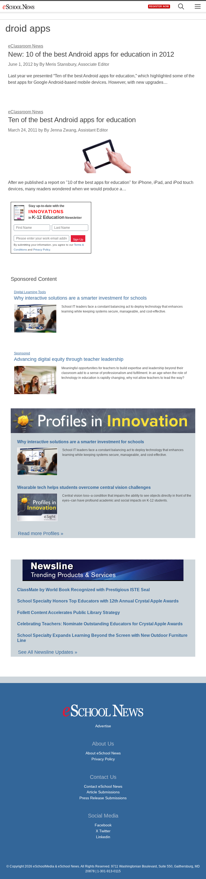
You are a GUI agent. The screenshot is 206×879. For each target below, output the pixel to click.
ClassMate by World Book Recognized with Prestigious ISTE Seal (83, 589)
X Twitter (103, 831)
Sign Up (78, 239)
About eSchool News (103, 753)
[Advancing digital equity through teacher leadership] (35, 392)
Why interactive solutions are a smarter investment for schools (80, 298)
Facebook (103, 825)
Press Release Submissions (103, 798)
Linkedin (103, 837)
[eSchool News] (19, 6)
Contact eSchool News (103, 786)
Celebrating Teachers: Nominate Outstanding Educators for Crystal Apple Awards (100, 624)
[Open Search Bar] (181, 6)
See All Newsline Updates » (47, 652)
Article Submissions (103, 792)
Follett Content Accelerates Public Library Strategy (68, 612)
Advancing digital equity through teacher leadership (68, 359)
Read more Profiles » (40, 533)
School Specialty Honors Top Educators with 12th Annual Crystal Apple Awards (98, 601)
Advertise (103, 726)
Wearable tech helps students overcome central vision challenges (84, 487)
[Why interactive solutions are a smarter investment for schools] (35, 330)
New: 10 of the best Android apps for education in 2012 (91, 54)
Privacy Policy (41, 249)
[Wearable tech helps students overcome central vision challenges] (37, 519)
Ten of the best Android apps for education (72, 120)
